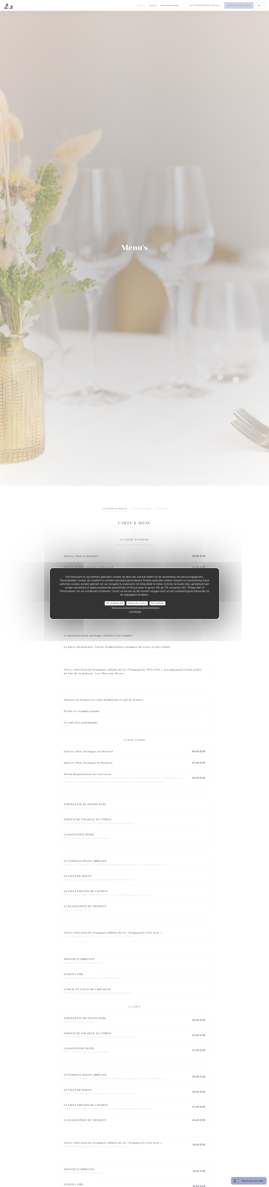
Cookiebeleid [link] (135, 611)
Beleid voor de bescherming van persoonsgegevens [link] (136, 607)
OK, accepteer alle (114, 603)
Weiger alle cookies (137, 603)
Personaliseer (157, 603)
